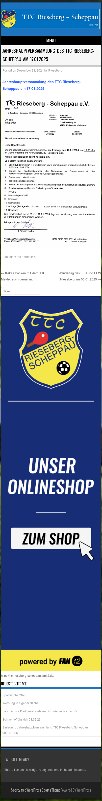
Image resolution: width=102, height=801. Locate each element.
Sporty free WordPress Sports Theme (35, 790)
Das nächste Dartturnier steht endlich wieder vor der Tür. (40, 711)
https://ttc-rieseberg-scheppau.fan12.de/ (27, 675)
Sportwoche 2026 (14, 695)
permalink (28, 256)
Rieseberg (55, 70)
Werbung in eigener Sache (20, 703)
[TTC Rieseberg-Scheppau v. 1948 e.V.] (50, 27)
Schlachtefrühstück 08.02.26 (21, 719)
